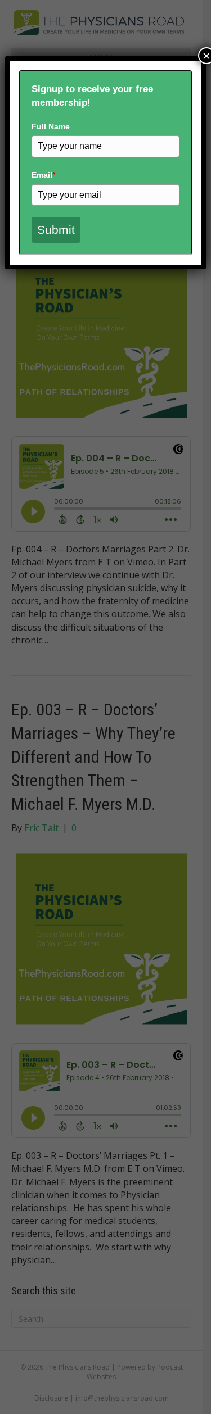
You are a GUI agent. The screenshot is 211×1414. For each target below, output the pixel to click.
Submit (56, 229)
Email (43, 174)
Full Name (51, 126)
